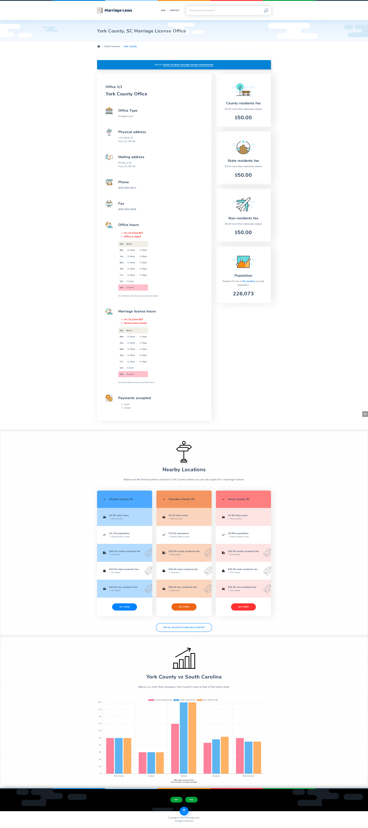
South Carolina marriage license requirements (188, 64)
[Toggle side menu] (365, 414)
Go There (124, 607)
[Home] (98, 46)
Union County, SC (239, 499)
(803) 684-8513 (127, 187)
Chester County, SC (121, 499)
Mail (191, 800)
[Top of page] (184, 811)
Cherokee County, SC (181, 499)
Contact (175, 10)
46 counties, (249, 281)
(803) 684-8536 (127, 209)
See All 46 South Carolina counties (184, 627)
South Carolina (112, 46)
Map (163, 10)
